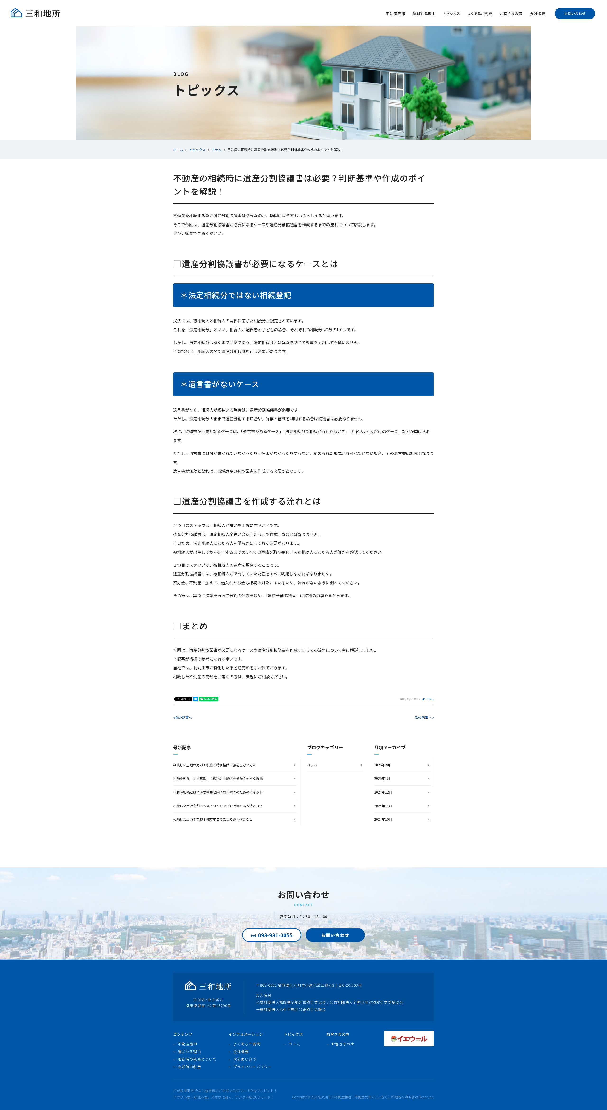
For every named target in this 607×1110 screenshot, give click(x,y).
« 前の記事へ (182, 717)
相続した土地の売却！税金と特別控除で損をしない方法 (214, 765)
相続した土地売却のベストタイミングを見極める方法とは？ (218, 805)
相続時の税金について (197, 1059)
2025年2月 (382, 765)
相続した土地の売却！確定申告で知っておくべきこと (213, 819)
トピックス (451, 13)
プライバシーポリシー (252, 1066)
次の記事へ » (424, 717)
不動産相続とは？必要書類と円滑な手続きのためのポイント (218, 792)
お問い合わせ (575, 13)
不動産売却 (395, 13)
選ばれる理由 (424, 13)
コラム (430, 699)
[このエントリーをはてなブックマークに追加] (195, 699)
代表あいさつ (245, 1059)
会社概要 (537, 13)
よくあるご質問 (480, 13)
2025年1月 (382, 778)
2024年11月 (383, 805)
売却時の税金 (189, 1066)
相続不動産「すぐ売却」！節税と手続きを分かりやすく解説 (218, 778)
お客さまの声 (511, 13)
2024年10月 (383, 819)
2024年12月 (383, 792)
